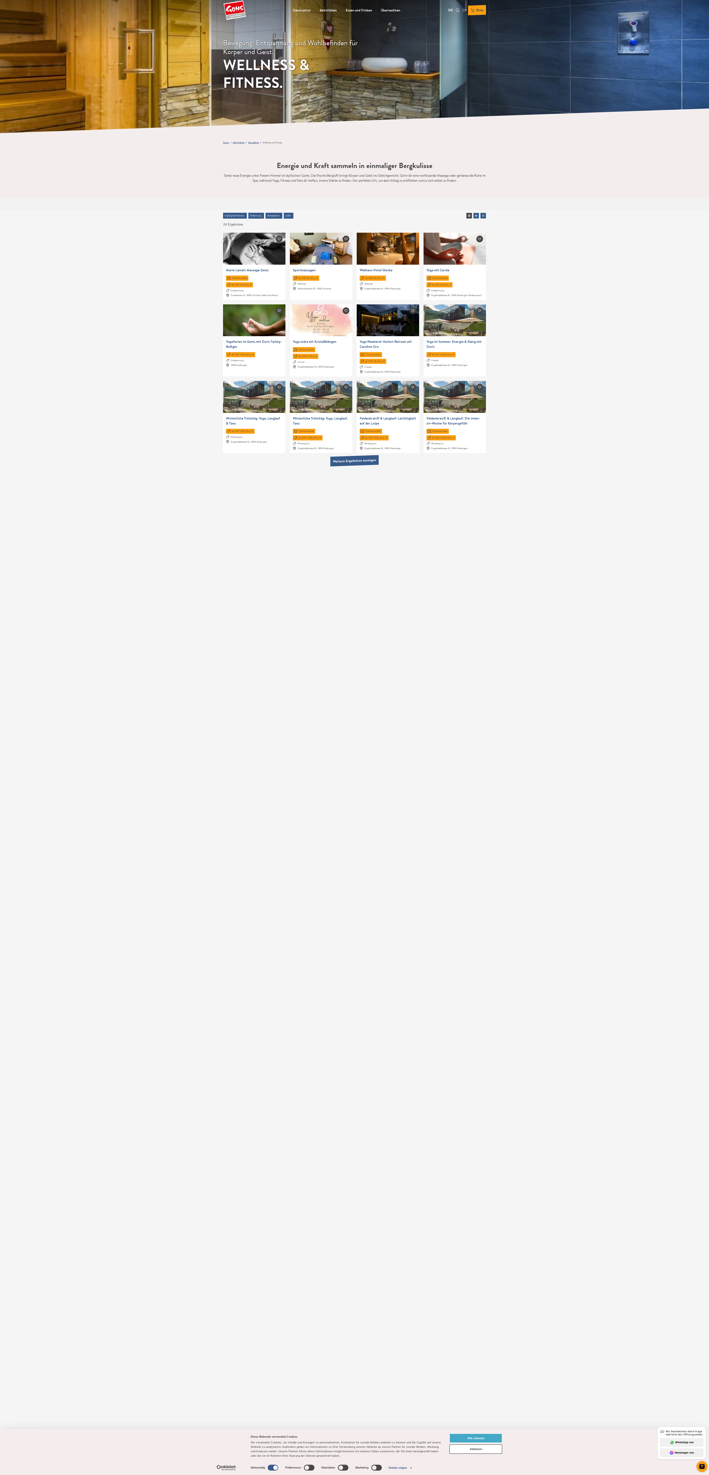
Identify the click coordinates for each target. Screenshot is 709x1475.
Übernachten (390, 10)
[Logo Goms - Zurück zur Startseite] (234, 10)
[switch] (309, 1468)
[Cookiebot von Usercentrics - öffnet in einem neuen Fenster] (226, 1468)
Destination (302, 10)
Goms (226, 142)
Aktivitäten (328, 10)
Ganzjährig (253, 142)
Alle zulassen (475, 1438)
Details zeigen (398, 1467)
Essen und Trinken (359, 10)
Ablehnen (476, 1449)
